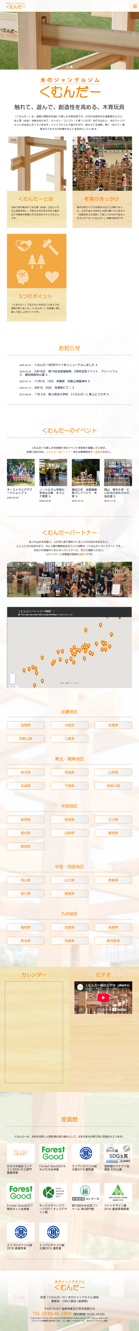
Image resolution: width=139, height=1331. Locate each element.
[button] (5, 35)
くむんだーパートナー (69, 532)
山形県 (113, 772)
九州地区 (69, 914)
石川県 (113, 819)
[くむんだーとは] (36, 163)
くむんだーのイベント (69, 430)
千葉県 (69, 785)
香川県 (26, 893)
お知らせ (69, 348)
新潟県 (69, 819)
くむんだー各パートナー (59, 452)
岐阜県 (26, 819)
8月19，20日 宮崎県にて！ (53, 387)
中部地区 (69, 806)
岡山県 (26, 880)
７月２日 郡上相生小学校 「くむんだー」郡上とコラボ (71, 394)
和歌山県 (25, 738)
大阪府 (69, 725)
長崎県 (113, 927)
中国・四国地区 (69, 867)
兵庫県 (113, 725)
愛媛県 (69, 893)
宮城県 (69, 772)
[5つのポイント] (36, 261)
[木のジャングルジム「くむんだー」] (11, 6)
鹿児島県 (113, 940)
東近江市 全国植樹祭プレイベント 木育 (84, 492)
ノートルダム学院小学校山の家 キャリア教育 (51, 492)
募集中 (83, 554)
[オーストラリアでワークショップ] (21, 472)
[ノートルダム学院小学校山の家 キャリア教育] (53, 472)
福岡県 (26, 927)
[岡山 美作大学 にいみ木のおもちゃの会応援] (118, 472)
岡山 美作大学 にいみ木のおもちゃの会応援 (116, 492)
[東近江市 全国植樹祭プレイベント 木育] (86, 472)
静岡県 (113, 833)
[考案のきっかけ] (102, 163)
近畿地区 (69, 712)
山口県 (69, 880)
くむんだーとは (35, 199)
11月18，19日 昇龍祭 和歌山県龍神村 (61, 381)
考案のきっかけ (101, 199)
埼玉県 (26, 772)
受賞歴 (69, 1119)
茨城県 (26, 785)
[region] (69, 35)
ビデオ (103, 974)
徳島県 (113, 880)
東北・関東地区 (69, 759)
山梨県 (69, 833)
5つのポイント (35, 296)
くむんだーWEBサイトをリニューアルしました (65, 365)
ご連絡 (96, 452)
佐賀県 (69, 927)
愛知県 (26, 846)
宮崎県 (69, 940)
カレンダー (33, 974)
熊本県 (26, 940)
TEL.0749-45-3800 (52, 1314)
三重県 (69, 738)
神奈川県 (113, 785)
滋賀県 (26, 725)
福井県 (26, 833)
